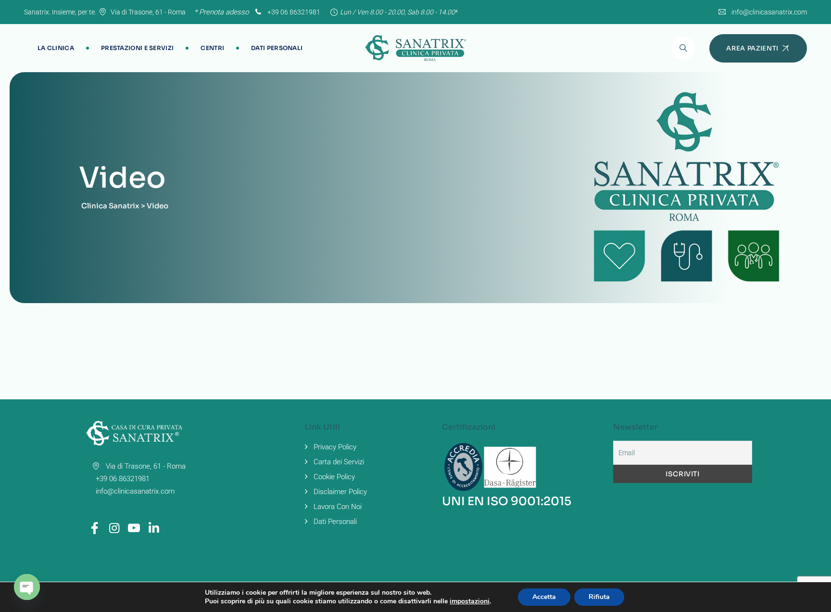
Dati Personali (276, 47)
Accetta (544, 596)
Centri (212, 47)
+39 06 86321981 (293, 12)
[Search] (683, 48)
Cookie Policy (334, 476)
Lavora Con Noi (338, 506)
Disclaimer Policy (340, 491)
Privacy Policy (335, 447)
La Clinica (56, 47)
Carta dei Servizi (339, 462)
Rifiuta (599, 596)
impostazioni (470, 601)
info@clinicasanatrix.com (769, 12)
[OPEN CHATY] (27, 587)
